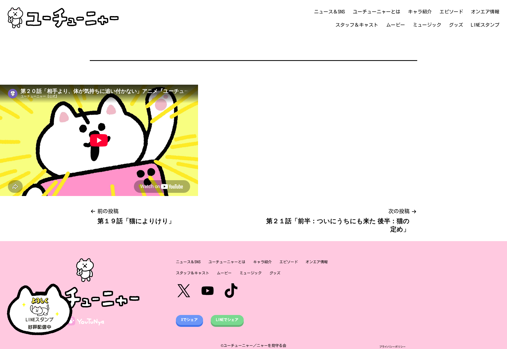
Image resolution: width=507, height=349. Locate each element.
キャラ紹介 (420, 11)
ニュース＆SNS (329, 11)
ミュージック (427, 24)
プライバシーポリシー (392, 346)
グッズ (456, 24)
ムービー (395, 24)
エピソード (451, 11)
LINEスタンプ (485, 24)
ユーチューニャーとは (376, 11)
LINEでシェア (227, 320)
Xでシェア (189, 320)
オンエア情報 (485, 11)
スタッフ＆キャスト (356, 24)
